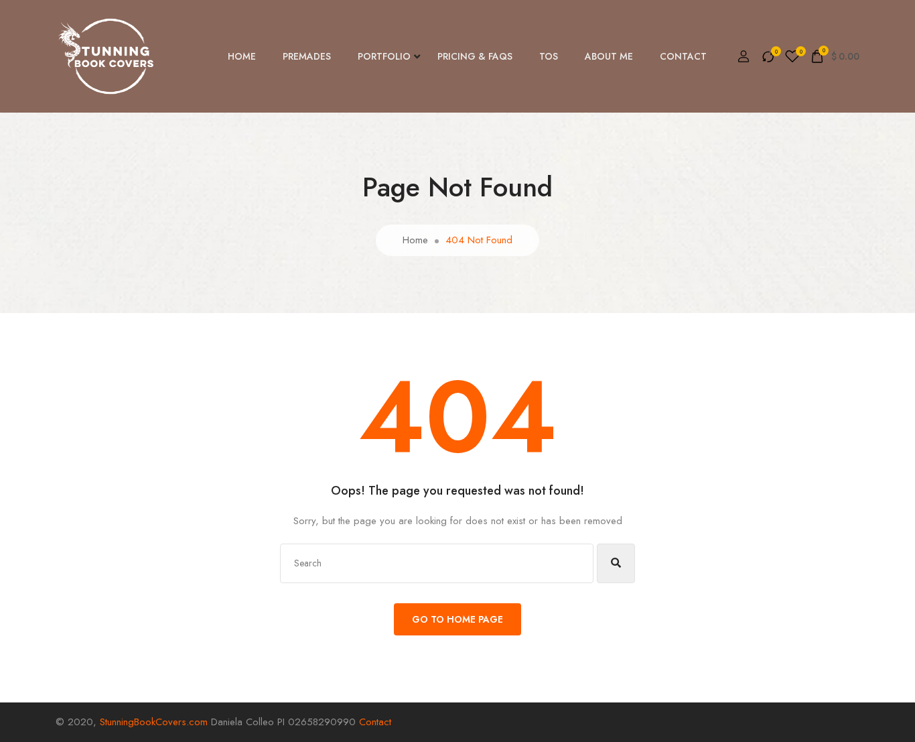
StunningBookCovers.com (154, 722)
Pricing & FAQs (474, 56)
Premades (307, 56)
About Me (609, 56)
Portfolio (384, 56)
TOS (548, 56)
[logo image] (106, 56)
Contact (683, 56)
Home (242, 56)
